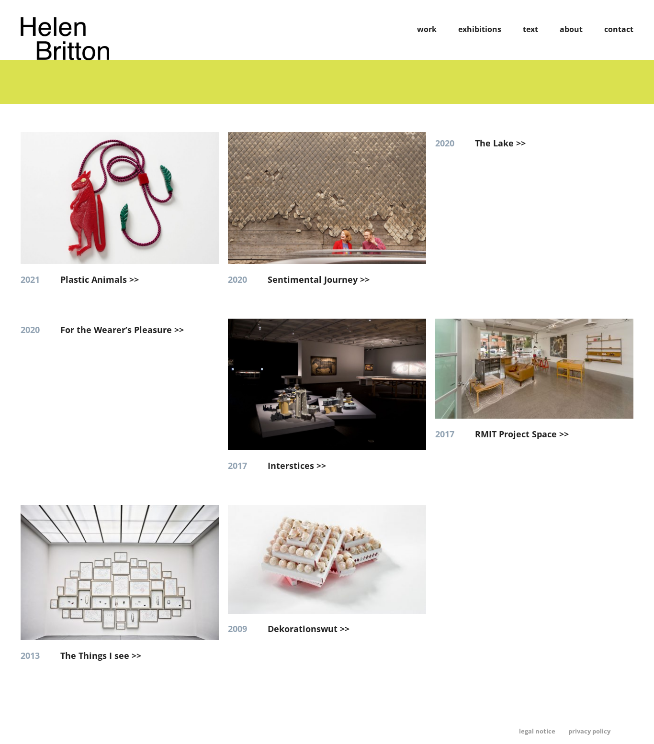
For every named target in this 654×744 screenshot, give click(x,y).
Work (427, 29)
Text (530, 29)
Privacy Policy (589, 731)
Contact (618, 29)
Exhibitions (479, 29)
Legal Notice (537, 731)
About (571, 29)
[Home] (65, 57)
